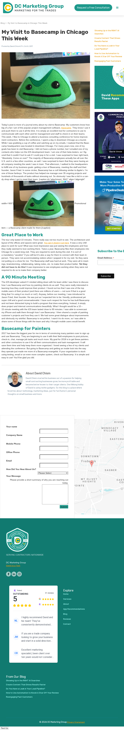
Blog (3, 23)
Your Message (13, 476)
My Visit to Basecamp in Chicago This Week (27, 23)
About (66, 604)
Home (66, 594)
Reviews (67, 619)
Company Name (14, 435)
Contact (67, 624)
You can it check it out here (56, 242)
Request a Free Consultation (93, 7)
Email (9, 460)
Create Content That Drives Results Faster (26, 684)
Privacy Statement (76, 722)
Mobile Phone (13, 444)
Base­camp (66, 127)
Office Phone (13, 452)
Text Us (4, 728)
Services (67, 599)
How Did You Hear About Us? (21, 469)
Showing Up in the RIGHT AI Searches (23, 680)
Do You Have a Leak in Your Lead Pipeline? (25, 688)
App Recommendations (74, 609)
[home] (33, 7)
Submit (64, 507)
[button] (117, 7)
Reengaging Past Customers (108, 61)
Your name (11, 426)
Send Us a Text (13, 565)
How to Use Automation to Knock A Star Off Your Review (32, 692)
